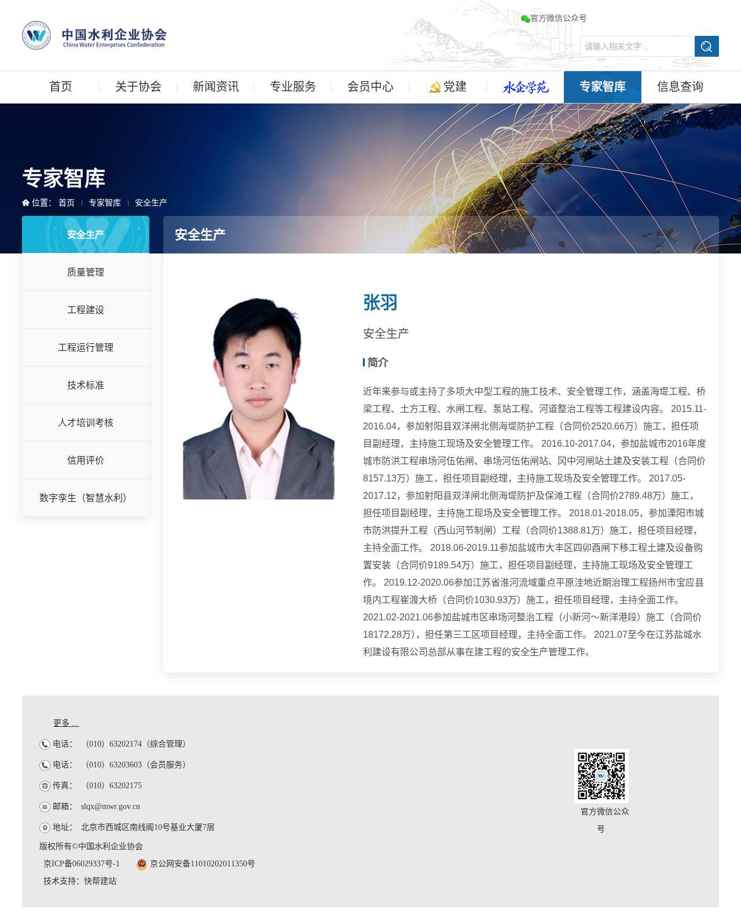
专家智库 (602, 86)
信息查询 (680, 86)
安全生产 (151, 202)
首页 (60, 86)
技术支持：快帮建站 (79, 881)
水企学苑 (525, 87)
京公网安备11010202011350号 (201, 863)
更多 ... (66, 723)
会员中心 (370, 86)
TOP (715, 723)
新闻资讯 (216, 86)
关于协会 (138, 86)
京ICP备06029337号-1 (81, 863)
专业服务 (293, 86)
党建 (454, 86)
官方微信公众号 (558, 18)
